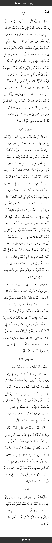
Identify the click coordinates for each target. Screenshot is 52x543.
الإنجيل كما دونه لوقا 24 (27, 3)
